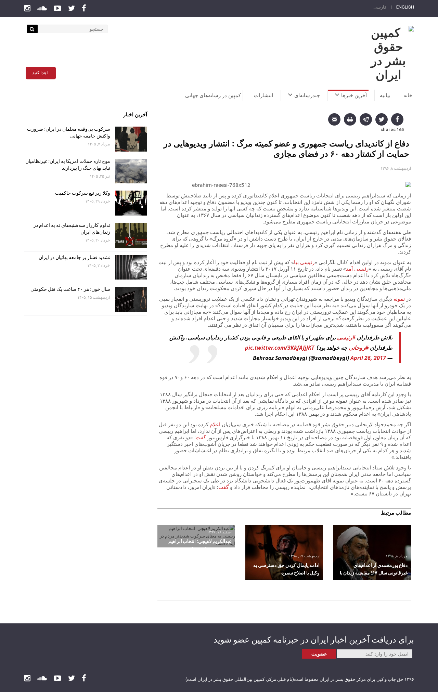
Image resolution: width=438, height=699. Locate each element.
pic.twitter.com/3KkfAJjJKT (279, 347)
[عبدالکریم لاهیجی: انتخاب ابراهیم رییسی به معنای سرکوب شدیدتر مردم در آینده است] (196, 536)
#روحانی (359, 347)
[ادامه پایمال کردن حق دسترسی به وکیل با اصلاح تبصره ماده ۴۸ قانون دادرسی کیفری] (284, 552)
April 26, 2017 (368, 358)
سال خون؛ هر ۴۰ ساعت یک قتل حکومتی (70, 289)
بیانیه (385, 95)
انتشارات (263, 95)
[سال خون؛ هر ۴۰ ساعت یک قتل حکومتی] (131, 299)
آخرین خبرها (354, 95)
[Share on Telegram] (366, 119)
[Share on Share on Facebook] (397, 119)
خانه (407, 95)
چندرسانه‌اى (307, 95)
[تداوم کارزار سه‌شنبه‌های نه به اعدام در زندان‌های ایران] (131, 235)
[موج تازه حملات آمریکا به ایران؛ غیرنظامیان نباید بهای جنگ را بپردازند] (131, 171)
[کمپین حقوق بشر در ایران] (388, 54)
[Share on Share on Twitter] (381, 119)
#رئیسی (346, 337)
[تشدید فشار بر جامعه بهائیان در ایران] (131, 267)
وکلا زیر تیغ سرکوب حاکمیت (82, 193)
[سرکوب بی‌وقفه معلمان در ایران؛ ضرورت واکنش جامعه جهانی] (131, 139)
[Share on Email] (334, 119)
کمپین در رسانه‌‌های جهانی (213, 95)
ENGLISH (405, 7)
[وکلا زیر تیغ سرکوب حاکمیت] (131, 203)
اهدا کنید (40, 72)
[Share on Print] (350, 119)
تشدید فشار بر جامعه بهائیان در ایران (74, 257)
